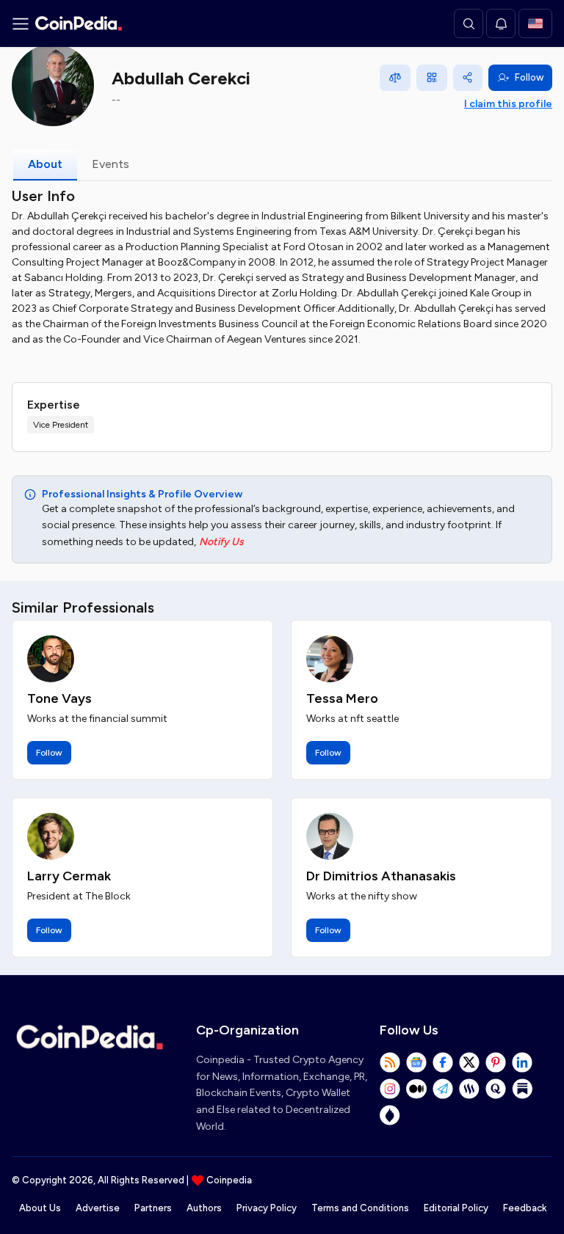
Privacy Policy (266, 1207)
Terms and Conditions (360, 1207)
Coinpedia (229, 1180)
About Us (40, 1207)
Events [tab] (110, 164)
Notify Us (221, 542)
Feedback (524, 1207)
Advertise (98, 1207)
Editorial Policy (456, 1207)
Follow (529, 77)
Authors (204, 1207)
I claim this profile (508, 104)
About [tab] (45, 164)
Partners (153, 1207)
